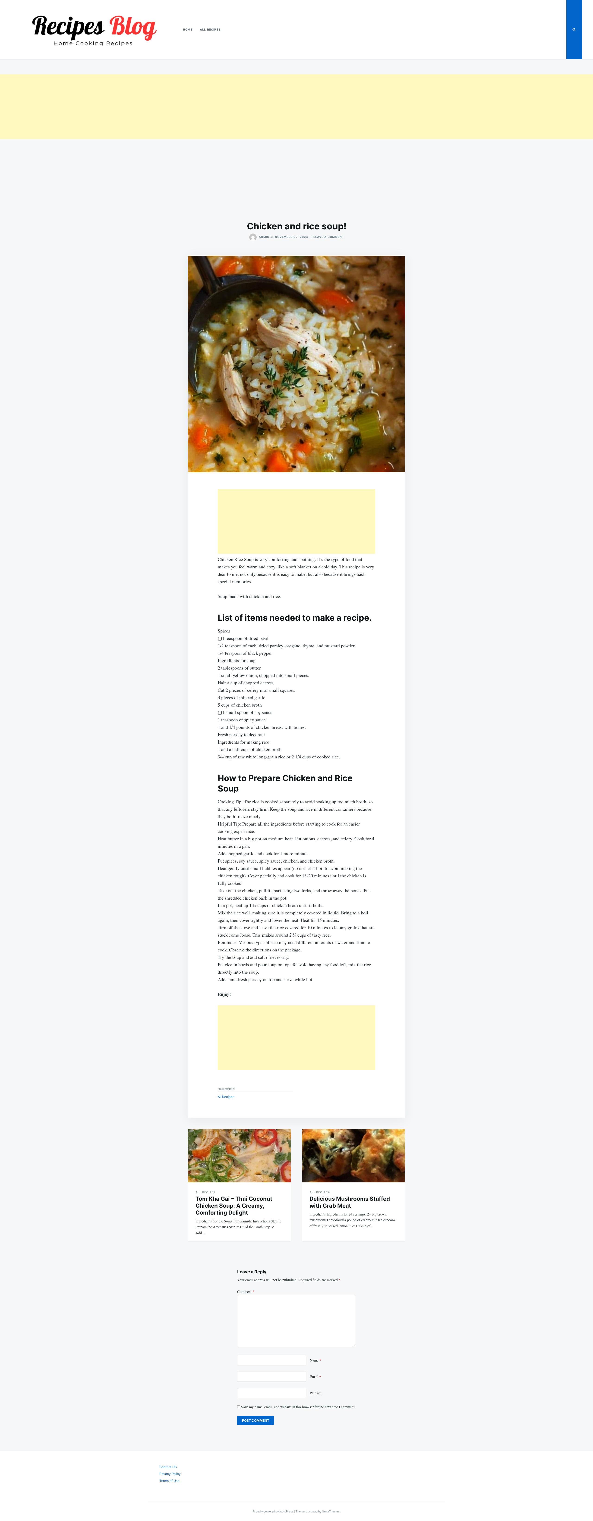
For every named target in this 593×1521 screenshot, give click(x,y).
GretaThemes (330, 1511)
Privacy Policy (170, 1474)
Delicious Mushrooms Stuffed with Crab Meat (349, 1202)
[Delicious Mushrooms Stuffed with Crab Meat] (353, 1155)
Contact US (168, 1467)
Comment (245, 1291)
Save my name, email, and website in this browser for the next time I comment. (298, 1406)
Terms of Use (169, 1481)
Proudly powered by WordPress (273, 1511)
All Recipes (210, 29)
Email (315, 1376)
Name (315, 1360)
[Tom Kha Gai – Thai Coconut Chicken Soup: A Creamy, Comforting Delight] (239, 1155)
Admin (264, 237)
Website (315, 1392)
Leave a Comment (328, 237)
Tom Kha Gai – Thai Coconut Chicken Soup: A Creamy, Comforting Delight (234, 1205)
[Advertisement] (139, 106)
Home (187, 29)
